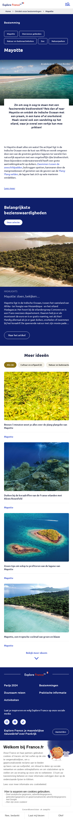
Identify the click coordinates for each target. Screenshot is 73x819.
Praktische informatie (52, 692)
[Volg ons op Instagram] (7, 722)
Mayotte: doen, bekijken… (22, 296)
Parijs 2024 (11, 685)
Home (8, 11)
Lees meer (9, 188)
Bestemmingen (48, 685)
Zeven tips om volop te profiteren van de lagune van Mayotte (32, 567)
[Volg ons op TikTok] (23, 722)
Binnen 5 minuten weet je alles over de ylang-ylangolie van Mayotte (35, 426)
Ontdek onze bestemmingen (28, 11)
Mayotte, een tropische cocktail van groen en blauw (32, 636)
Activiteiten (11, 700)
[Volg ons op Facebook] (15, 722)
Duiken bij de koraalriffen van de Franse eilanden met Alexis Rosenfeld (33, 497)
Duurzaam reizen (14, 692)
